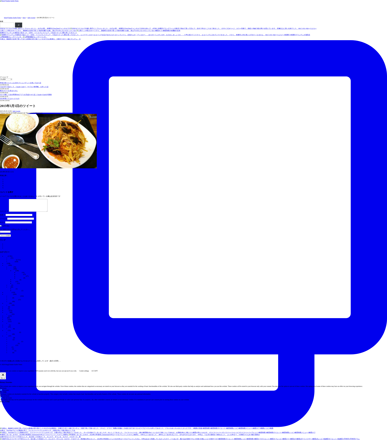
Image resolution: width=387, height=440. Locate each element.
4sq (9, 258)
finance (6, 303)
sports (6, 327)
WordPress (19, 278)
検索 (1, 21)
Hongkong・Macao (14, 341)
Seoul (10, 349)
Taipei (10, 352)
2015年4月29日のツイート (13, 179)
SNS (13, 281)
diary (24, 18)
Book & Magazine (14, 296)
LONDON (11, 345)
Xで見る (3, 170)
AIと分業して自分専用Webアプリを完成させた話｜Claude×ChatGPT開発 (26, 94)
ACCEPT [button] (94, 371)
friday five (19, 274)
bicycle (10, 329)
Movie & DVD (13, 300)
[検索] (18, 25)
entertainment (8, 294)
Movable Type (20, 276)
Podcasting (15, 280)
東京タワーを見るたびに (9, 91)
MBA (10, 334)
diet (5, 263)
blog (13, 271)
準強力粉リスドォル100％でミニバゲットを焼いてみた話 (20, 83)
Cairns (10, 339)
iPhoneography (13, 323)
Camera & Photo (13, 332)
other (5, 319)
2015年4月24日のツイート (13, 183)
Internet (10, 269)
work (9, 314)
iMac (13, 289)
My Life (6, 312)
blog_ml (18, 272)
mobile (6, 310)
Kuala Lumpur (12, 343)
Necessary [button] (3, 388)
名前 (2, 215)
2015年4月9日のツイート (13, 188)
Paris (9, 347)
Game (10, 298)
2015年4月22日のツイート (13, 185)
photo (6, 321)
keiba (5, 309)
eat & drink (7, 292)
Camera (10, 267)
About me (7, 244)
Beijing (10, 338)
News (6, 316)
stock (9, 305)
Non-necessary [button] (4, 396)
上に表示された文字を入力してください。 (15, 229)
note (5, 248)
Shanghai (11, 351)
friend (6, 307)
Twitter (14, 283)
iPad (9, 285)
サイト (2, 222)
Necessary (5, 390)
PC (9, 287)
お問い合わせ (9, 246)
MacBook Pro (16, 290)
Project (6, 325)
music (10, 301)
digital (6, 265)
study (5, 330)
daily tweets (31, 18)
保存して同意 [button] (5, 401)
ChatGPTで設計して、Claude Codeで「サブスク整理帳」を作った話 (24, 87)
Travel (6, 336)
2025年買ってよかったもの (9, 98)
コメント (4, 211)
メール (3, 218)
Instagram (11, 261)
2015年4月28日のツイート (13, 181)
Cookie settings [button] (84, 371)
